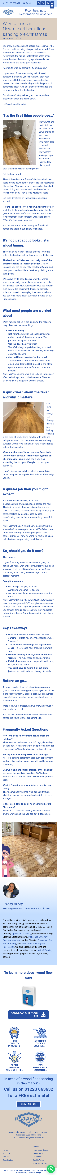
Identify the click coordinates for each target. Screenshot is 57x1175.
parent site (36, 718)
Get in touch (38, 1153)
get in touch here (42, 814)
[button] (52, 6)
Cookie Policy (38, 1160)
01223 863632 (19, 1138)
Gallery (35, 1147)
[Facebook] (39, 3)
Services (6, 1157)
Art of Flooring (45, 950)
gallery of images (33, 228)
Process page (9, 299)
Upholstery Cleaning (21, 933)
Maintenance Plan (37, 377)
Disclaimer (37, 1157)
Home (5, 1150)
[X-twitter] (43, 3)
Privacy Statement (40, 1163)
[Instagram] (48, 3)
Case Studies (8, 1160)
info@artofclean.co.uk (35, 1138)
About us (6, 1153)
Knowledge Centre (40, 1150)
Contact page (21, 606)
